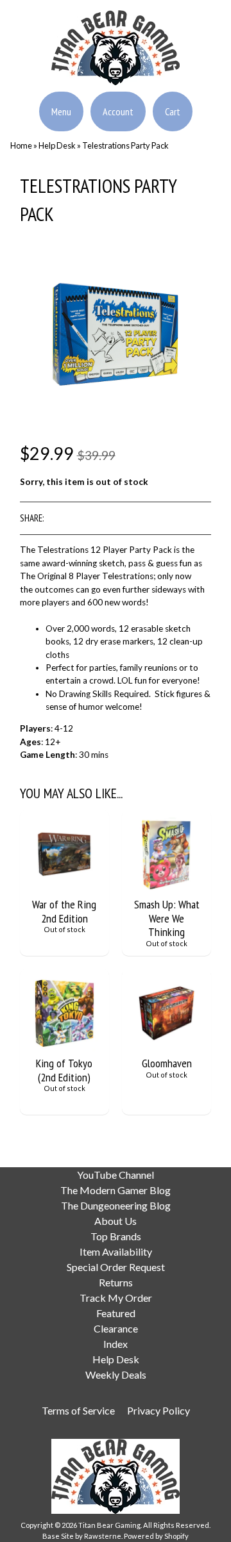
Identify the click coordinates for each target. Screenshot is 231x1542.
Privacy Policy (158, 1410)
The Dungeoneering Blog (116, 1205)
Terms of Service (78, 1410)
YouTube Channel (115, 1175)
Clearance (116, 1328)
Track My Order (116, 1298)
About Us (115, 1221)
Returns (116, 1282)
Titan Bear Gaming (109, 1525)
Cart (172, 111)
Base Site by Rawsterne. (82, 1536)
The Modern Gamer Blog (115, 1190)
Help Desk (57, 145)
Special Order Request (116, 1267)
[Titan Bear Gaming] (115, 77)
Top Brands (115, 1236)
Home (21, 145)
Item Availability (116, 1251)
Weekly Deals (115, 1374)
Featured (115, 1313)
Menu (61, 111)
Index (115, 1344)
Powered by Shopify (156, 1536)
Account (118, 111)
